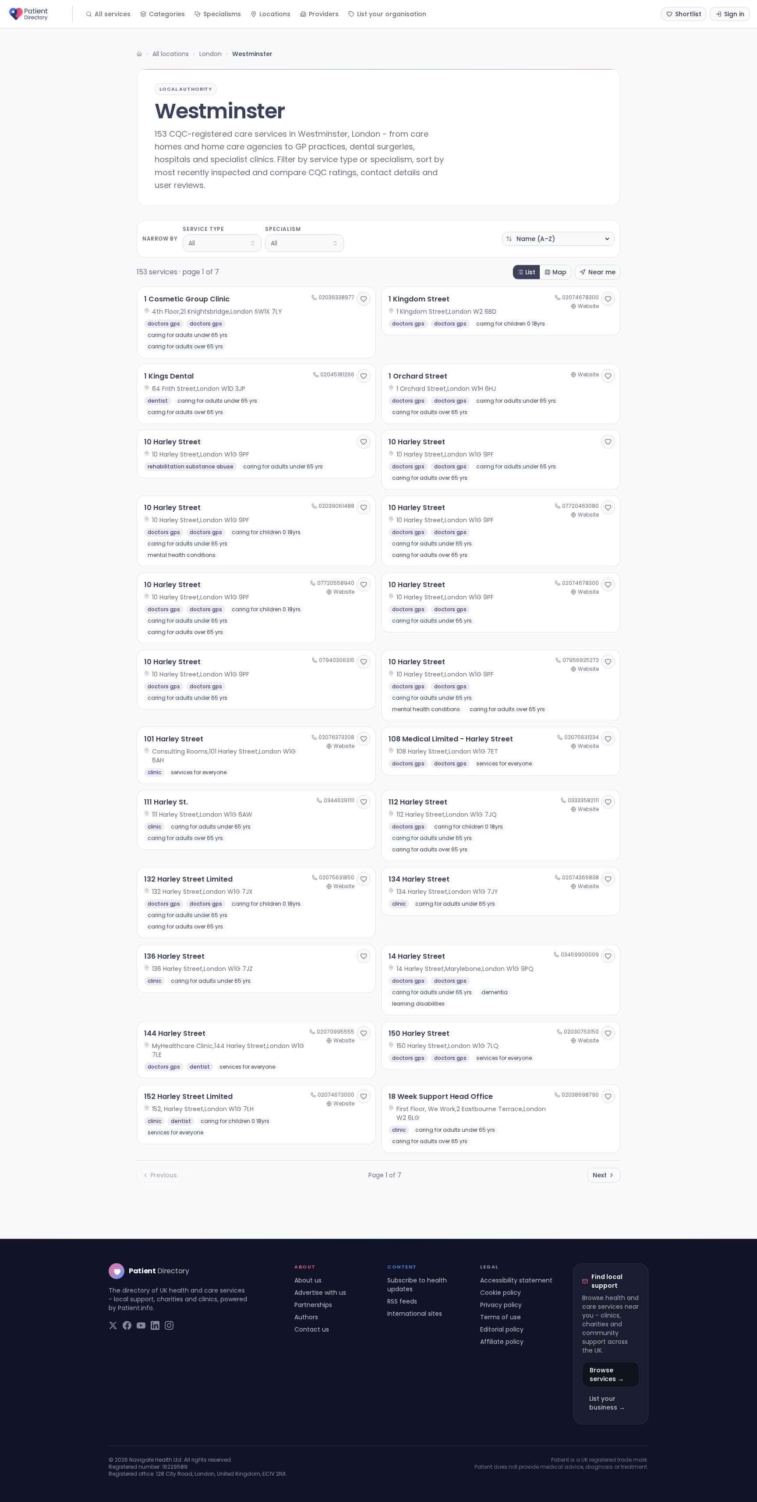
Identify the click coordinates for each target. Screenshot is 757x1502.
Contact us (311, 1329)
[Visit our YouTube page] (141, 1325)
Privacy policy (501, 1304)
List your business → (607, 1403)
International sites (414, 1313)
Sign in (734, 14)
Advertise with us (320, 1292)
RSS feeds (402, 1301)
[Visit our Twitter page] (113, 1325)
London (210, 54)
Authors (306, 1317)
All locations (170, 54)
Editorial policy (502, 1329)
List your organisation (391, 14)
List (530, 272)
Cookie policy (500, 1292)
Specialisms (222, 14)
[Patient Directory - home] (40, 14)
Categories (167, 14)
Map (559, 272)
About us (308, 1280)
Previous (163, 1175)
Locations (274, 14)
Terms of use (500, 1317)
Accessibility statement (516, 1280)
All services (113, 14)
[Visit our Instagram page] (169, 1325)
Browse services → (607, 1374)
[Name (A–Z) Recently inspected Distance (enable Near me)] (558, 239)
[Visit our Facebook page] (127, 1325)
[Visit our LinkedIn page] (155, 1325)
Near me (602, 272)
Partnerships (313, 1304)
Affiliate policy (502, 1341)
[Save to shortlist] (364, 299)
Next (600, 1175)
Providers (324, 14)
